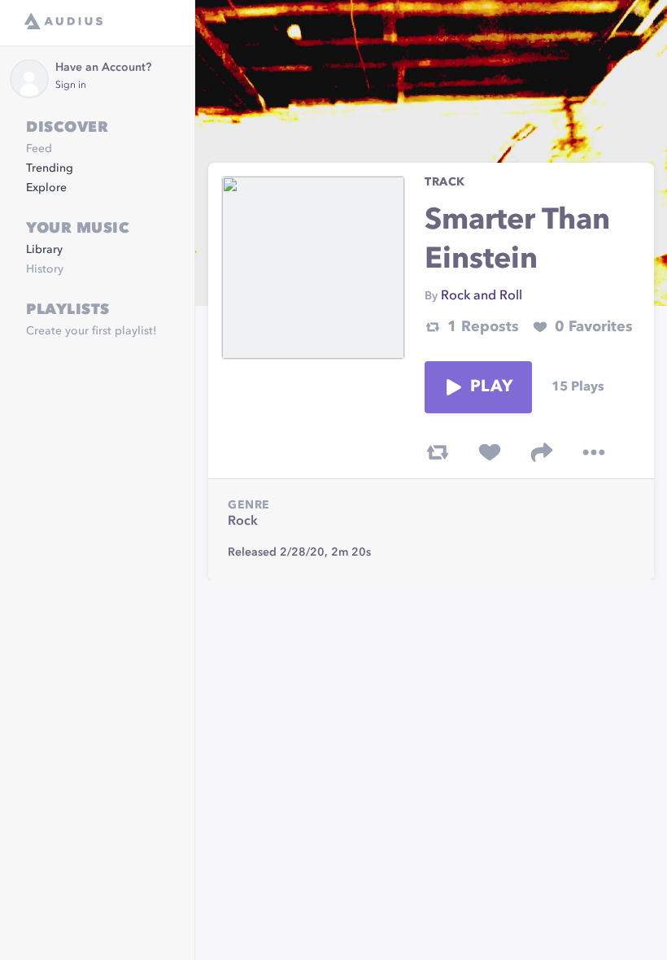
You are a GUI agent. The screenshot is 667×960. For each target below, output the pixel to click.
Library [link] (44, 249)
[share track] (542, 452)
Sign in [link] (70, 85)
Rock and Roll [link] (481, 296)
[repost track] (438, 452)
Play (491, 387)
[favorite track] (490, 452)
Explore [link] (46, 188)
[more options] (594, 452)
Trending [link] (49, 168)
